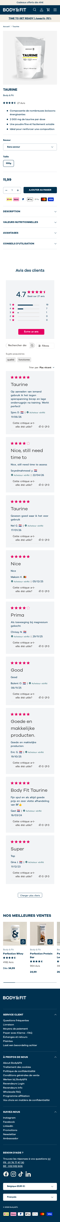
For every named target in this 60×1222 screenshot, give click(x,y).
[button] (48, 9)
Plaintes (8, 1041)
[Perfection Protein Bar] (42, 934)
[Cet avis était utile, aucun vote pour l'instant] (40, 427)
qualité (10, 359)
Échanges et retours (15, 1037)
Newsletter (9, 1134)
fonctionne (24, 359)
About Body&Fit (12, 1063)
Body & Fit (8, 95)
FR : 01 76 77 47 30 (13, 1162)
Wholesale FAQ (12, 1092)
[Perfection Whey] (15, 934)
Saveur (7, 140)
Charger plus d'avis (30, 895)
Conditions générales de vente (21, 1075)
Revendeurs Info (12, 1087)
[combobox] (41, 367)
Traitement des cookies (17, 1067)
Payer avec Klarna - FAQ (17, 1033)
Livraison (8, 1024)
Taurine (15, 26)
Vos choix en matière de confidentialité (26, 1100)
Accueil (6, 26)
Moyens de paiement (15, 1028)
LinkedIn (8, 1126)
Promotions (10, 1130)
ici (49, 1159)
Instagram (9, 1117)
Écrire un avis (31, 331)
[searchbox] (17, 345)
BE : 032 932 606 (13, 1166)
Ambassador (10, 1138)
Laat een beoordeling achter (20, 1045)
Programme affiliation (16, 1096)
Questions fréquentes (16, 1020)
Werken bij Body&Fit (15, 1079)
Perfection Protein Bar (41, 955)
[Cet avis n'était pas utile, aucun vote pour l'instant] (46, 427)
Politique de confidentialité (19, 1071)
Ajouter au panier (40, 189)
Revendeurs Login (13, 1083)
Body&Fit (14, 1207)
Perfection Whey (13, 953)
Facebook (9, 1122)
